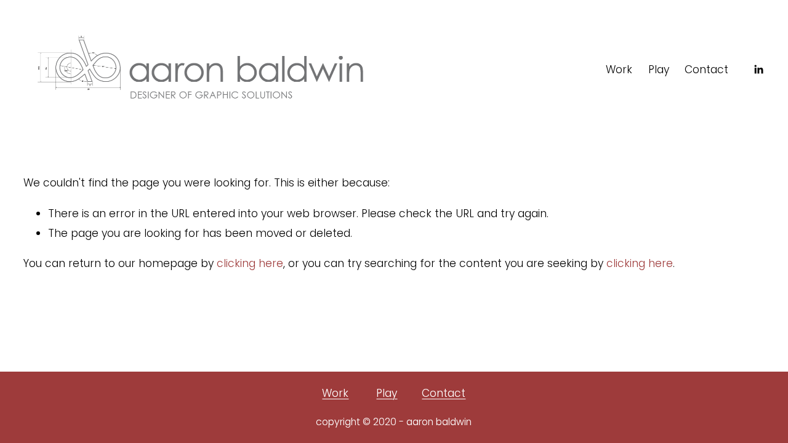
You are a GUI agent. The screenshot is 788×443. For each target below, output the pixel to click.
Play (658, 69)
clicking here (250, 263)
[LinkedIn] (758, 69)
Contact (706, 69)
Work (619, 69)
